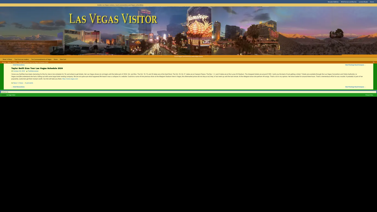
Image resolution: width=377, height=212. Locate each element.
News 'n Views (12, 62)
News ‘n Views (7, 59)
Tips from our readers (21, 59)
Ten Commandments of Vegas (41, 59)
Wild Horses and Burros (348, 2)
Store (372, 2)
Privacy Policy (369, 95)
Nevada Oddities (333, 2)
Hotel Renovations (18, 65)
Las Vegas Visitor (10, 95)
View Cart (63, 59)
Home (4, 62)
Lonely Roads (363, 2)
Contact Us (4, 92)
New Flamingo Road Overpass (355, 65)
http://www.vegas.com (70, 79)
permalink (29, 83)
